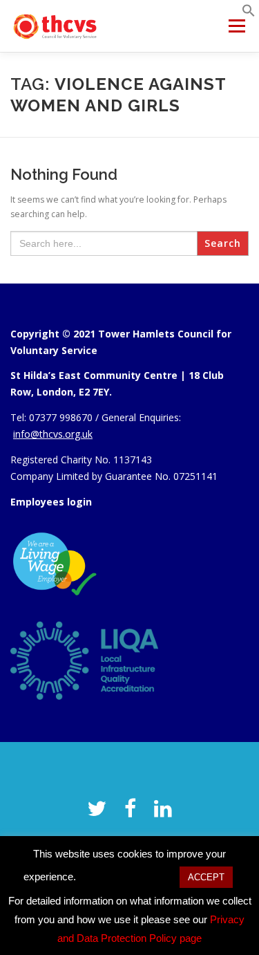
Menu (235, 26)
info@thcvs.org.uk (53, 434)
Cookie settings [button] (127, 876)
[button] (249, 14)
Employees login (51, 501)
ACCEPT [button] (206, 877)
